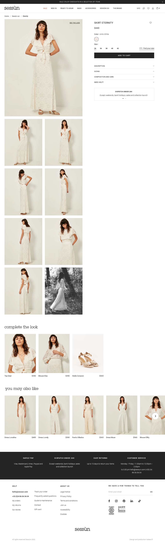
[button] (123, 98)
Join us (63, 505)
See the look (75, 23)
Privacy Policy (65, 496)
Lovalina (10, 437)
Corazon (78, 376)
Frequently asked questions (45, 496)
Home (7, 16)
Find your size (148, 48)
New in (54, 8)
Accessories (90, 8)
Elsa (43, 376)
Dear (8, 376)
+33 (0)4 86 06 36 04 (20, 496)
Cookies (63, 514)
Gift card (37, 509)
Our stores (16, 510)
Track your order (40, 492)
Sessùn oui (16, 16)
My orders (16, 501)
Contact (37, 505)
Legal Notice (65, 492)
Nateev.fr (149, 539)
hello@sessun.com (20, 492)
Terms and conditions (68, 501)
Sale (45, 8)
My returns (16, 505)
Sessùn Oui (104, 8)
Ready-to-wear (66, 8)
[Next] (155, 416)
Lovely (43, 437)
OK (151, 492)
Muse (110, 437)
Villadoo (78, 437)
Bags (79, 8)
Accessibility (65, 510)
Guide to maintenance (43, 501)
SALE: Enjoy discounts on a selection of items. (80, 2)
